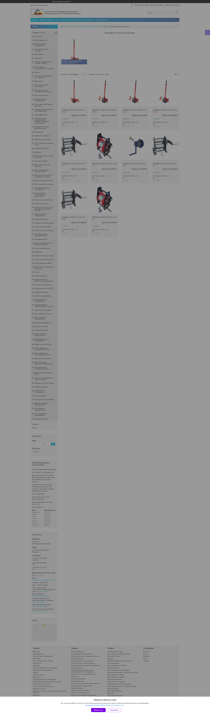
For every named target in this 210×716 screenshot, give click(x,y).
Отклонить (114, 710)
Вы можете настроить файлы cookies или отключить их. (104, 705)
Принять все (98, 710)
